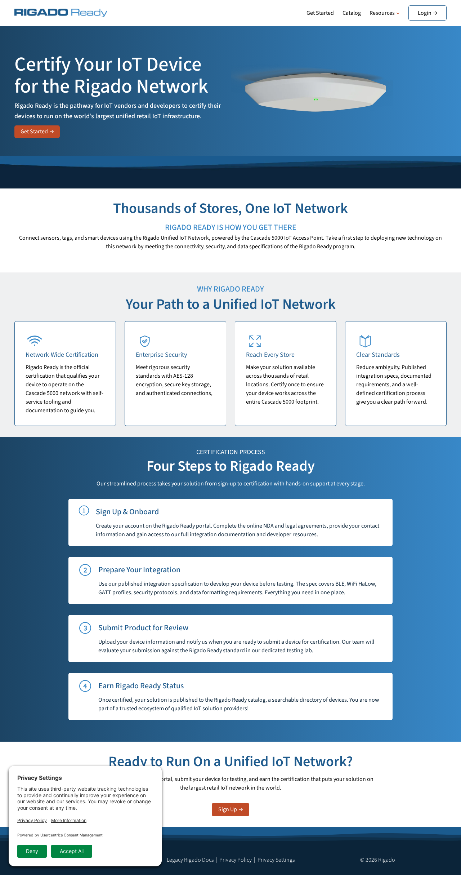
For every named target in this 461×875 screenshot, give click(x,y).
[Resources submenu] (398, 13)
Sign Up (227, 809)
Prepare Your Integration (139, 570)
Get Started (34, 132)
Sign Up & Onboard (127, 512)
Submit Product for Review (143, 628)
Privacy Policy (235, 860)
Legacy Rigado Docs (190, 860)
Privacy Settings (276, 860)
